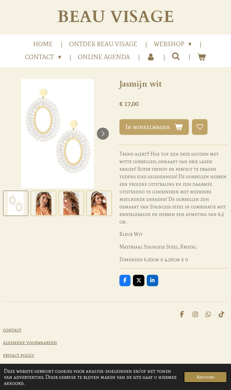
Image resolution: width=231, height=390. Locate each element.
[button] (15, 203)
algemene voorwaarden (30, 342)
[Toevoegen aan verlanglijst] (200, 127)
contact (12, 330)
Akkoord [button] (205, 377)
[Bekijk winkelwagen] (201, 57)
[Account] (150, 57)
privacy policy (18, 355)
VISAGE (115, 17)
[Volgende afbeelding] (103, 134)
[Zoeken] (176, 56)
